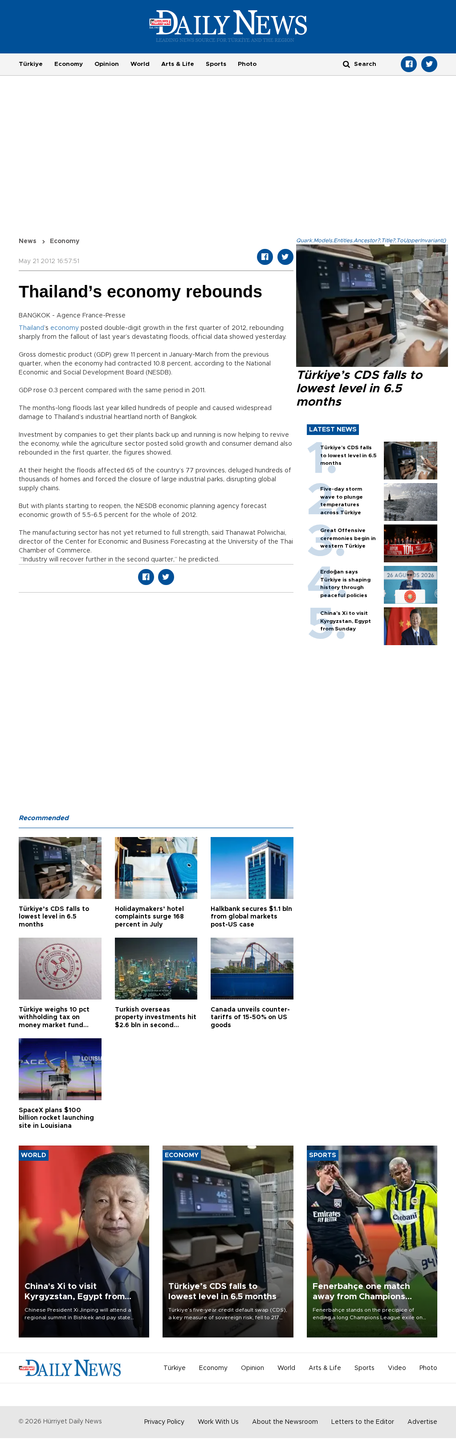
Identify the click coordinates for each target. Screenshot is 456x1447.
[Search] (346, 64)
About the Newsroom (285, 1422)
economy (64, 328)
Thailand (31, 328)
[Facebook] (409, 64)
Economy (68, 64)
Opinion (106, 64)
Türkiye (31, 64)
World (140, 64)
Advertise (422, 1422)
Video (397, 1368)
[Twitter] (429, 64)
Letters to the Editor (362, 1422)
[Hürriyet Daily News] (228, 26)
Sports (216, 64)
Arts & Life (177, 64)
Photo (247, 64)
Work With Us (218, 1422)
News (28, 241)
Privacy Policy (164, 1422)
